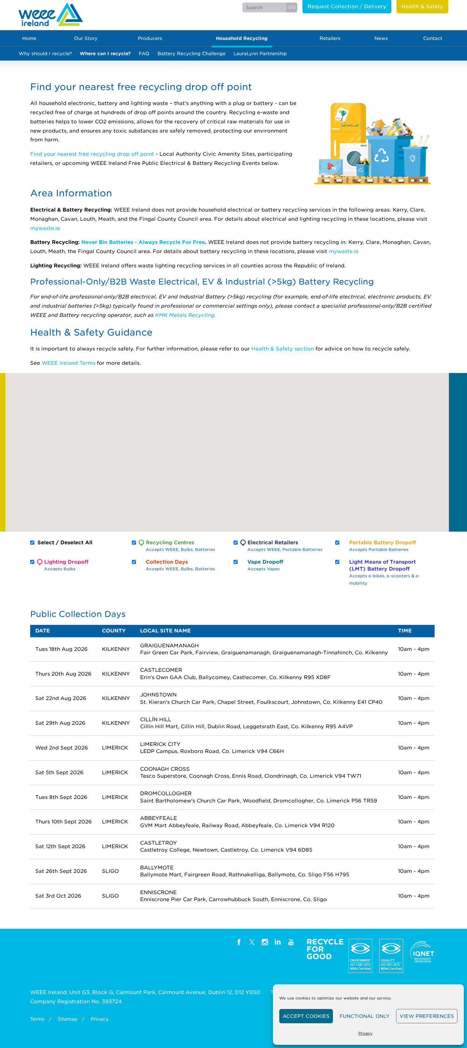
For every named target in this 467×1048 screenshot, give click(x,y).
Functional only (364, 1016)
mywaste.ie (45, 228)
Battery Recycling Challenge (192, 53)
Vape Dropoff (265, 565)
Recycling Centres (180, 546)
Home (29, 38)
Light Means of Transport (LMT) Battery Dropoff (384, 572)
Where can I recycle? (105, 53)
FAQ (144, 53)
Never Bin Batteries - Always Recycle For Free (143, 242)
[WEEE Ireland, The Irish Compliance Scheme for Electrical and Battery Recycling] (51, 14)
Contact (432, 38)
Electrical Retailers (284, 546)
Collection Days (180, 565)
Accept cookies (306, 1016)
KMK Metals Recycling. (185, 315)
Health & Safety (422, 6)
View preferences (427, 1016)
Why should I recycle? (45, 53)
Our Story (86, 38)
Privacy (365, 1033)
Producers (150, 38)
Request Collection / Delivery (347, 6)
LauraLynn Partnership (260, 53)
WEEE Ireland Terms (68, 363)
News (381, 38)
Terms (37, 1019)
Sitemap (68, 1019)
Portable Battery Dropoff (382, 546)
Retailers (330, 38)
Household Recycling (241, 38)
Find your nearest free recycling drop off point (92, 154)
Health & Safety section (282, 349)
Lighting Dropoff (66, 565)
